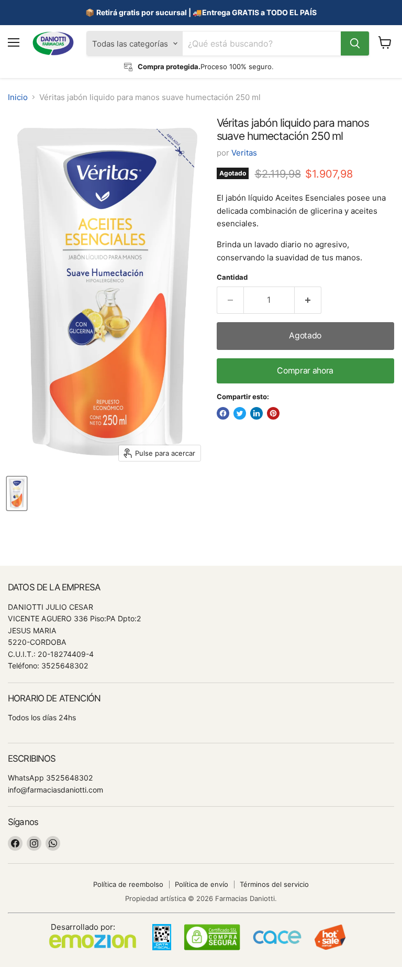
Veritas (244, 153)
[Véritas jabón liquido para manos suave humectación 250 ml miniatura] (17, 493)
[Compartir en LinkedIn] (256, 413)
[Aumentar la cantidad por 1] (308, 300)
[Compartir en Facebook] (223, 413)
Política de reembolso (128, 884)
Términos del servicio (274, 884)
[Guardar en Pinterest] (273, 413)
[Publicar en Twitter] (239, 413)
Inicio (18, 97)
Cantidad (232, 277)
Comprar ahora (305, 371)
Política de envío (201, 884)
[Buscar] (355, 43)
